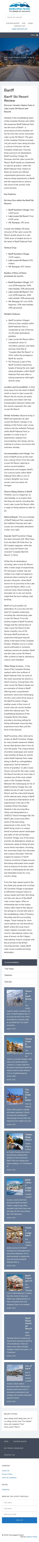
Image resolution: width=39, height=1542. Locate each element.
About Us (5, 1471)
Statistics (8, 975)
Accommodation (12, 962)
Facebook (5, 1489)
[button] (33, 35)
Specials (8, 981)
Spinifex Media (31, 1537)
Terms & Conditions (9, 1477)
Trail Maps (9, 968)
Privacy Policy (7, 1474)
